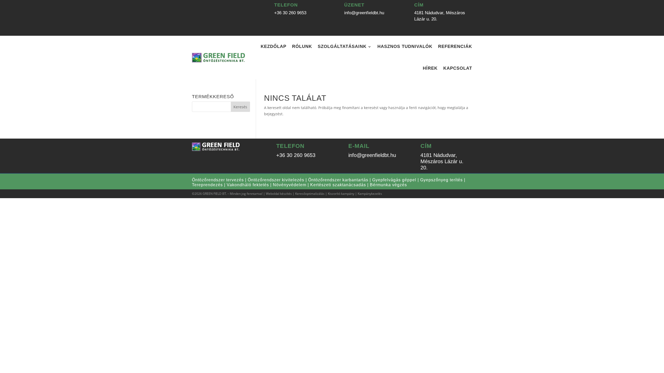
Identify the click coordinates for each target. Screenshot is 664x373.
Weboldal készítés (279, 193)
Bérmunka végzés (388, 185)
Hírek (430, 68)
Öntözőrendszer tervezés (218, 180)
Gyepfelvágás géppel (394, 180)
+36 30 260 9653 (290, 12)
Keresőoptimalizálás (309, 193)
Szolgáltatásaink (342, 46)
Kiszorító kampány (341, 193)
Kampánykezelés (370, 193)
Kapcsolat (457, 68)
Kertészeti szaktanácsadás (338, 185)
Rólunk (302, 46)
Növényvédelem (289, 185)
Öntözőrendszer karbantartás (338, 180)
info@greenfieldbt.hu (364, 12)
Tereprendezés (207, 185)
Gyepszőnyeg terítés (441, 180)
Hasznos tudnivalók (404, 46)
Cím (419, 5)
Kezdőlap (273, 46)
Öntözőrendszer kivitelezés (276, 180)
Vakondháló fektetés (248, 185)
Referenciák (455, 46)
